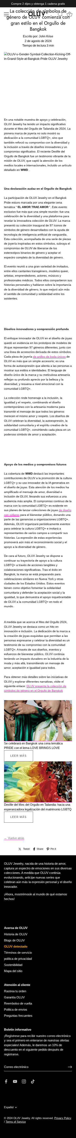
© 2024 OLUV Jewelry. (17, 1118)
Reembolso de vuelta (18, 1003)
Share (40, 849)
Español (9, 1107)
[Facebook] (6, 1081)
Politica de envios (15, 1009)
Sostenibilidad (13, 965)
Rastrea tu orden (15, 991)
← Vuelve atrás (14, 838)
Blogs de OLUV (14, 940)
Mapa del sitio (13, 971)
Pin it (53, 849)
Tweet (26, 849)
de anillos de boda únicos (49, 356)
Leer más (18, 755)
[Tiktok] (33, 1081)
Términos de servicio (18, 952)
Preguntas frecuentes (18, 1015)
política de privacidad (18, 958)
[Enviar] (70, 1067)
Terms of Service (16, 1121)
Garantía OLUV (14, 997)
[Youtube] (15, 1081)
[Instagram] (24, 1081)
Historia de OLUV (15, 934)
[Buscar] (60, 14)
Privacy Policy (62, 1118)
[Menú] (6, 14)
